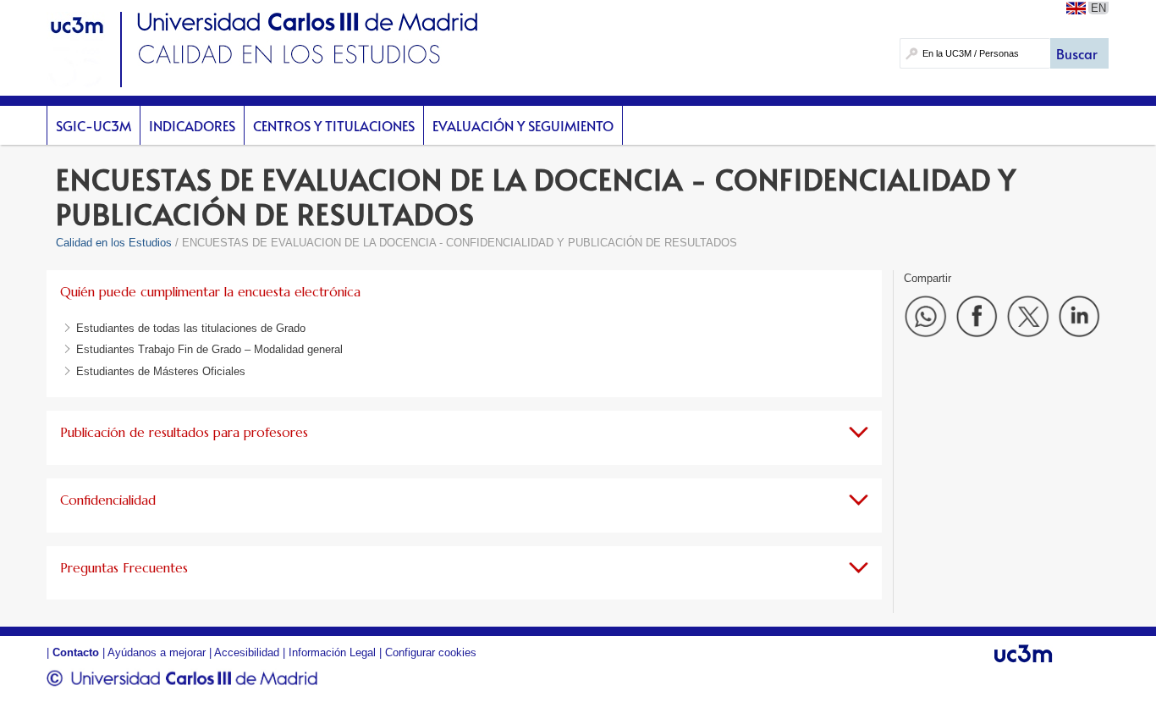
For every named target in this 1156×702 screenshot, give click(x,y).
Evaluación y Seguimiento (523, 125)
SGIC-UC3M (93, 125)
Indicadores (192, 125)
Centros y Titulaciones (334, 125)
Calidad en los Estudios (114, 242)
